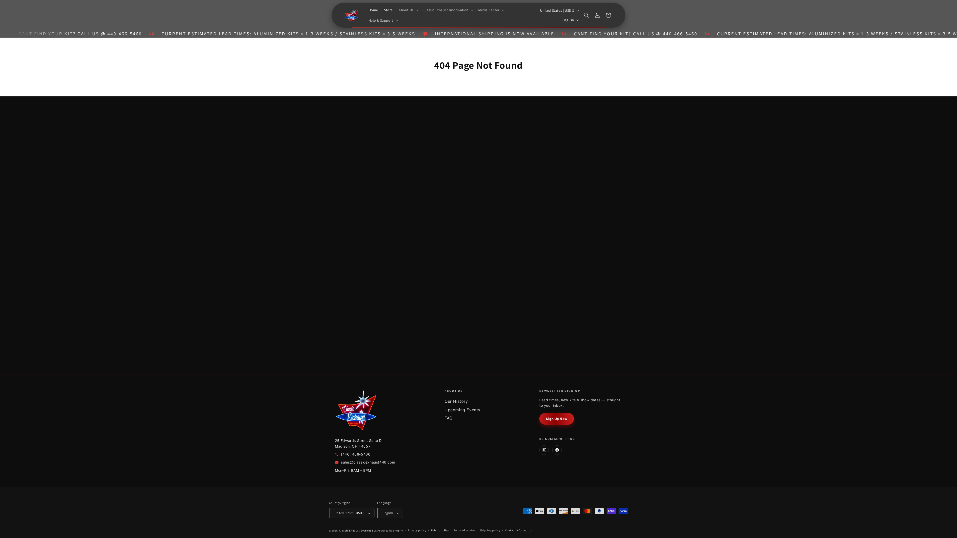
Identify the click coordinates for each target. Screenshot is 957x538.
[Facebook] (557, 450)
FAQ (449, 417)
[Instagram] (544, 450)
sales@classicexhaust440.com (368, 462)
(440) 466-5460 (355, 454)
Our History (456, 401)
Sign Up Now (556, 419)
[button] (408, 10)
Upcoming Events (462, 409)
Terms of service (464, 530)
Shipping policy (490, 530)
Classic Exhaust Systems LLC (358, 530)
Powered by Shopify (390, 530)
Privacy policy (417, 530)
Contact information (518, 530)
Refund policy (440, 530)
